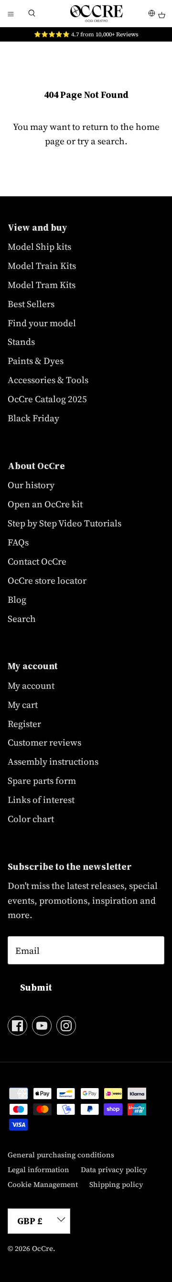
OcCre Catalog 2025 (47, 399)
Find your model (42, 323)
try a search (101, 141)
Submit (36, 987)
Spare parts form (42, 780)
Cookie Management (43, 1184)
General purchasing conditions (61, 1155)
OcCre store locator (47, 580)
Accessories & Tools (48, 380)
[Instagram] (66, 1026)
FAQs (18, 542)
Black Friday (33, 418)
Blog (17, 599)
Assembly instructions (53, 761)
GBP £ (30, 1221)
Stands (21, 341)
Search (22, 618)
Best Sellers (31, 304)
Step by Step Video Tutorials (64, 523)
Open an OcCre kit (45, 504)
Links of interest (41, 799)
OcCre (42, 1248)
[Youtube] (42, 1026)
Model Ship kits (39, 246)
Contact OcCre (37, 561)
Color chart (31, 818)
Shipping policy (116, 1184)
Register (24, 723)
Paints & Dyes (36, 360)
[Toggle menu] (10, 13)
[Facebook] (17, 1026)
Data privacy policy (114, 1169)
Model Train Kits (42, 265)
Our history (31, 485)
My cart (23, 704)
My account (31, 685)
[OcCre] (96, 13)
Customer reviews (44, 742)
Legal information (38, 1169)
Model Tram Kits (41, 284)
